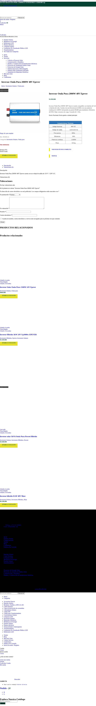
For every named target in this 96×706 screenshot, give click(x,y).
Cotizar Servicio (8, 540)
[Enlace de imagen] (10, 517)
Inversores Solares (11, 86)
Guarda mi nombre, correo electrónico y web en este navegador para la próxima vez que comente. (31, 219)
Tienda (6, 542)
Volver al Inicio (22, 684)
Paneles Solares (8, 561)
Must (25, 499)
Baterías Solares (8, 554)
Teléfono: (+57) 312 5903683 (13, 525)
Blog (5, 543)
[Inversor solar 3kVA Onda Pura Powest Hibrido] (48, 366)
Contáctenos (7, 545)
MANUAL (54, 156)
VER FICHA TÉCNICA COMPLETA (61, 149)
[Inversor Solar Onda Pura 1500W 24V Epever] (48, 259)
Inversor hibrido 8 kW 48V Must (12, 496)
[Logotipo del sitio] (11, 16)
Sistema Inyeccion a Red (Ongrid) (18, 69)
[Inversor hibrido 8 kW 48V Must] (48, 468)
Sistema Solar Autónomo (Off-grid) (18, 70)
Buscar (3, 703)
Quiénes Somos (8, 538)
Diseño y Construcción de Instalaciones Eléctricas (22, 63)
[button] (5, 280)
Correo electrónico (6, 215)
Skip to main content (17, 1)
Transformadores (9, 563)
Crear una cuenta (5, 660)
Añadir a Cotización (9, 155)
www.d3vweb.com (40, 589)
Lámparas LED (8, 558)
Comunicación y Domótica (15, 62)
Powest (26, 440)
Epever (14, 338)
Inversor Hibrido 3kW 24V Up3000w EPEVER (18, 335)
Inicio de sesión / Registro (11, 645)
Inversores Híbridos (6, 338)
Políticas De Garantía (10, 547)
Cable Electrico (8, 556)
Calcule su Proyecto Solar (15, 60)
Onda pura (21, 86)
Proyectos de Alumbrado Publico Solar (19, 65)
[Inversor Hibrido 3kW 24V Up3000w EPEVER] (48, 312)
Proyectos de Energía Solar (16, 67)
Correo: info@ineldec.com (11, 526)
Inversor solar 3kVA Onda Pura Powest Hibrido (18, 436)
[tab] (7, 165)
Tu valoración (4, 208)
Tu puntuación (5, 194)
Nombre (3, 211)
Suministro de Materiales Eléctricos (18, 72)
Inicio (3, 86)
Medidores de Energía (10, 559)
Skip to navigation (5, 1)
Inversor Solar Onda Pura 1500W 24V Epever (18, 287)
